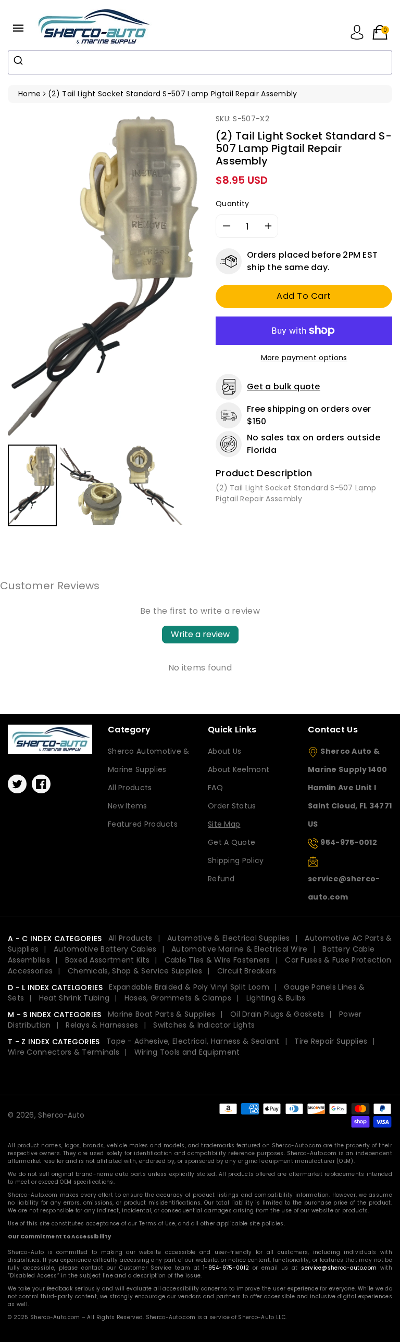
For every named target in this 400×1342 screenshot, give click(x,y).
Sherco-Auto (61, 1115)
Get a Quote (231, 842)
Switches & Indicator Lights (204, 1025)
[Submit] (19, 60)
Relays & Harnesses (102, 1025)
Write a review (200, 634)
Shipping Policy (236, 860)
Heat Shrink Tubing (74, 998)
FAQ (215, 787)
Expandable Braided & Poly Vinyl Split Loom (189, 987)
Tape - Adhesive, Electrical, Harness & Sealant (193, 1041)
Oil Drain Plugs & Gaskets (277, 1014)
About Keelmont (238, 769)
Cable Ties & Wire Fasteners (217, 960)
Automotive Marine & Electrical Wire (239, 949)
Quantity (232, 203)
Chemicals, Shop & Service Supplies (135, 971)
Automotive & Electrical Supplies (228, 938)
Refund (221, 878)
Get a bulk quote (283, 387)
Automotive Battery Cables (105, 949)
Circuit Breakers (247, 971)
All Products (130, 787)
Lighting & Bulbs (276, 998)
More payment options (304, 357)
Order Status (232, 806)
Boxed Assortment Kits (107, 960)
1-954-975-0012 (226, 1268)
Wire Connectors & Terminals (63, 1052)
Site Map (224, 824)
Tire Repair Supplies (330, 1041)
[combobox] (200, 62)
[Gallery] (104, 321)
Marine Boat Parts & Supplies (161, 1014)
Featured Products (143, 824)
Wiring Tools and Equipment (187, 1052)
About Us (224, 751)
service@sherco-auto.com (339, 1268)
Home (29, 93)
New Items (127, 806)
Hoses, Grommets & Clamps (177, 998)
